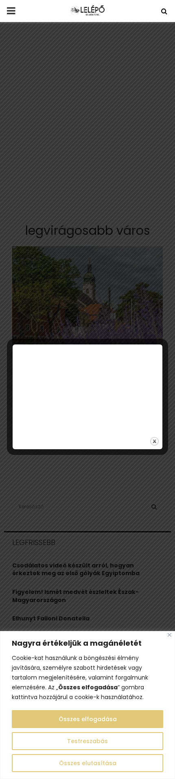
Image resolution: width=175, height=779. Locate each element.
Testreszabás (87, 741)
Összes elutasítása (87, 763)
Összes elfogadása (88, 719)
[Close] (169, 635)
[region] (87, 705)
